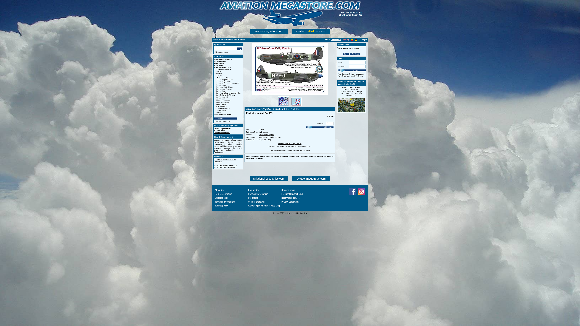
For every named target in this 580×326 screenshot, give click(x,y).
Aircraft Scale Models (222, 60)
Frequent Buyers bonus (292, 194)
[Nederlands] (344, 40)
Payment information (258, 194)
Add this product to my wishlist (289, 144)
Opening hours (288, 190)
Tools (218, 113)
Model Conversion (222, 103)
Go (239, 48)
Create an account (357, 74)
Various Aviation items (222, 115)
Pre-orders (253, 198)
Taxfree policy (221, 206)
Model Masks (221, 105)
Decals (218, 73)
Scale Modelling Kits (222, 68)
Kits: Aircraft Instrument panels (227, 83)
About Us (219, 190)
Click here (359, 76)
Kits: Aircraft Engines (224, 81)
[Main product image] (290, 94)
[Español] (352, 40)
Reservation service (290, 198)
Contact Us (253, 190)
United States (336, 40)
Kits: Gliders (220, 91)
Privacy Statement (290, 202)
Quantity (320, 123)
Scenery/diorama (222, 109)
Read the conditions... (222, 133)
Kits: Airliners (221, 85)
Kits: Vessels (221, 99)
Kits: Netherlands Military (225, 95)
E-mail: (340, 62)
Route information (223, 194)
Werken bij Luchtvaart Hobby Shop (264, 206)
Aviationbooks (219, 62)
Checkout (355, 54)
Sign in (355, 70)
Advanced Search (221, 52)
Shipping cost (221, 198)
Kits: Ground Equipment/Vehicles (228, 93)
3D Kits (218, 71)
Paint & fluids (221, 107)
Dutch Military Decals (225, 79)
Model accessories (223, 101)
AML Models (263, 132)
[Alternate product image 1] (283, 106)
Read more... (219, 152)
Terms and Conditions (225, 202)
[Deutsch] (356, 40)
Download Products (221, 121)
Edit (345, 54)
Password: (341, 66)
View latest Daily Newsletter (224, 167)
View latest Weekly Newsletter (225, 165)
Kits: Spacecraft (222, 97)
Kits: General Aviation (224, 89)
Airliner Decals (222, 77)
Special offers (221, 111)
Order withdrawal (256, 202)
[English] (348, 40)
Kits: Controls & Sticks (224, 87)
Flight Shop (218, 64)
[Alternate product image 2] (296, 106)
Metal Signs (218, 66)
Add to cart (328, 127)
